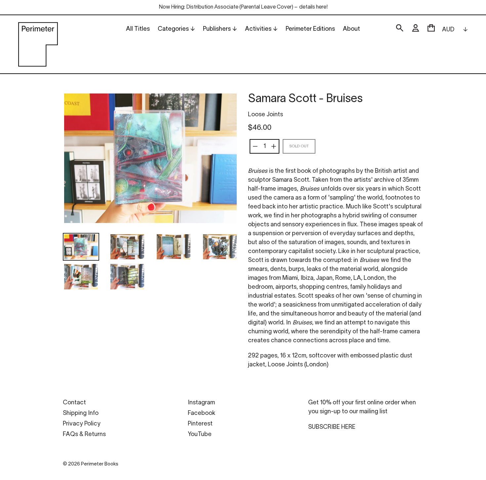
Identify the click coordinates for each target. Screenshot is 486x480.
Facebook (201, 413)
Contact (74, 403)
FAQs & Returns (84, 434)
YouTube (200, 434)
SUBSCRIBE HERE (331, 427)
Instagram (201, 403)
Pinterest (200, 424)
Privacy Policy (82, 424)
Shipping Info (81, 413)
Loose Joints (265, 115)
